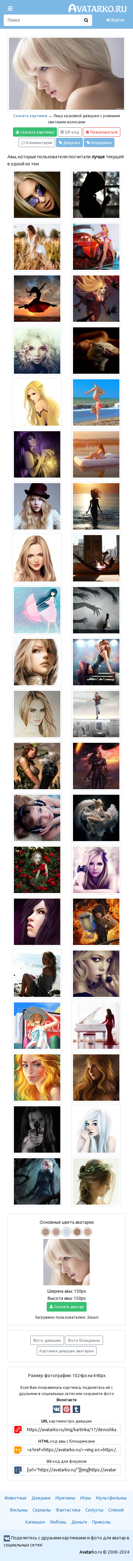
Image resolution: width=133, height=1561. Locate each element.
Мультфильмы (111, 1497)
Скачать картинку (36, 132)
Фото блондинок (84, 1340)
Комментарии (38, 142)
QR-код (71, 132)
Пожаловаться (103, 132)
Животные (15, 1497)
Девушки (41, 1497)
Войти (117, 20)
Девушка (71, 142)
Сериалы (41, 1510)
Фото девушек (47, 1340)
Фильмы (19, 1510)
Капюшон (35, 1522)
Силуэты (94, 1510)
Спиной (116, 1510)
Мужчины (65, 1497)
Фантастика (68, 1510)
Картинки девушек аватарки (67, 1351)
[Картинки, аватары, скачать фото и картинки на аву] (98, 8)
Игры (85, 1497)
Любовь (58, 1522)
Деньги (79, 1522)
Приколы (101, 1522)
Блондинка (101, 142)
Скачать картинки (30, 115)
